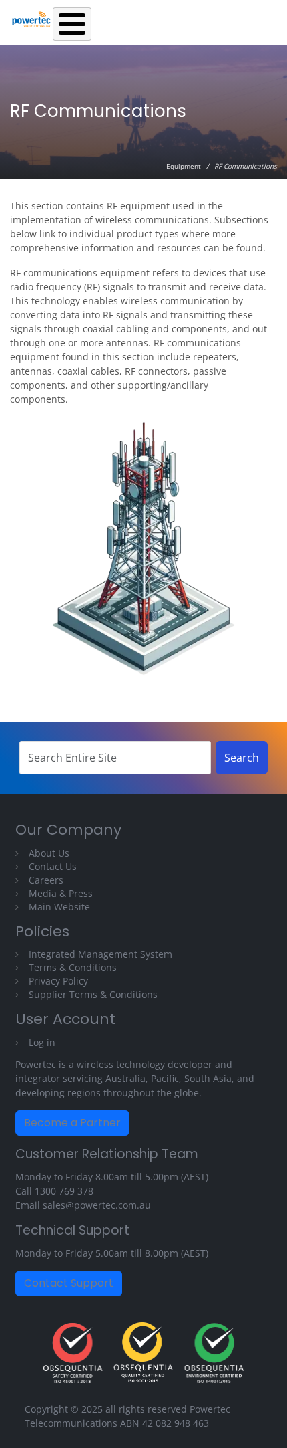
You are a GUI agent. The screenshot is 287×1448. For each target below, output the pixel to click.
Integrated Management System (100, 954)
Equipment (183, 166)
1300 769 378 (64, 1190)
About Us (49, 853)
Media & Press (61, 893)
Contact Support (68, 1283)
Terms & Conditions (73, 967)
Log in (42, 1042)
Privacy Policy (58, 980)
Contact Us (53, 866)
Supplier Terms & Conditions (93, 994)
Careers (46, 879)
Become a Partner (72, 1122)
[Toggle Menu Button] (72, 24)
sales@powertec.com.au (97, 1205)
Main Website (59, 906)
